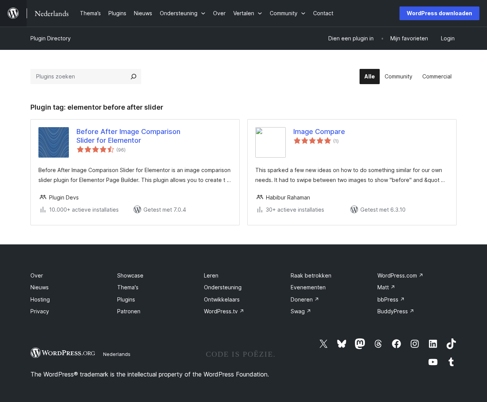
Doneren (305, 299)
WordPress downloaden (439, 13)
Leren (211, 275)
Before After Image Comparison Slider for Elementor (128, 136)
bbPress (391, 299)
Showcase (130, 275)
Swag (301, 311)
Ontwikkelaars (222, 299)
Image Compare (319, 132)
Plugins (126, 299)
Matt (386, 287)
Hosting (40, 299)
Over (36, 275)
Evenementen (308, 287)
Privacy (39, 311)
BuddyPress (395, 311)
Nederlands (117, 354)
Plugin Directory (50, 38)
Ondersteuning (223, 287)
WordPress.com (400, 275)
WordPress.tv (224, 311)
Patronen (128, 311)
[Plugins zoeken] (133, 76)
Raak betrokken (311, 275)
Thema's (127, 287)
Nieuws (39, 287)
